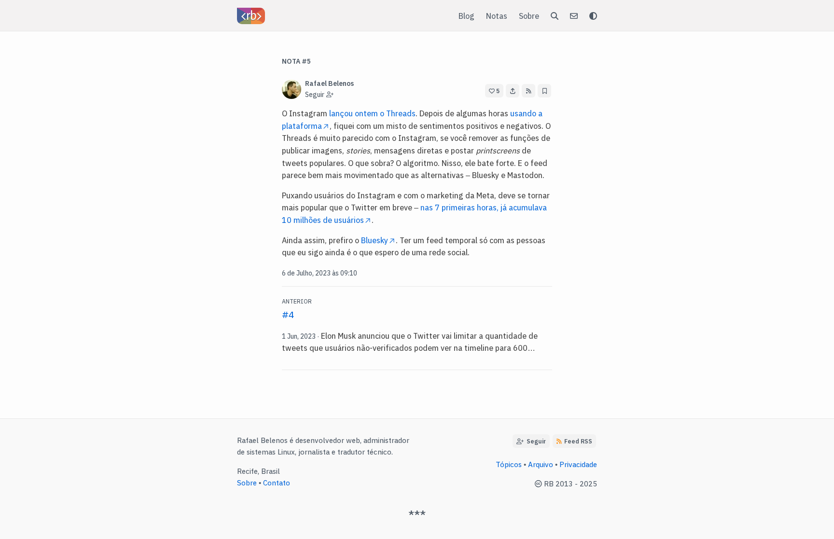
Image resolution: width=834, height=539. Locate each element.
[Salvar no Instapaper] (544, 90)
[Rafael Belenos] (251, 16)
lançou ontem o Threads (372, 113)
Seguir (535, 441)
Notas (496, 15)
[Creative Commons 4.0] (539, 483)
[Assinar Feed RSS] (528, 90)
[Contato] (574, 15)
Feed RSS (578, 441)
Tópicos (509, 464)
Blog (466, 15)
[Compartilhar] (512, 90)
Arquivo (540, 464)
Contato (276, 482)
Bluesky (374, 240)
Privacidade (578, 464)
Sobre (529, 15)
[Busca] (554, 15)
